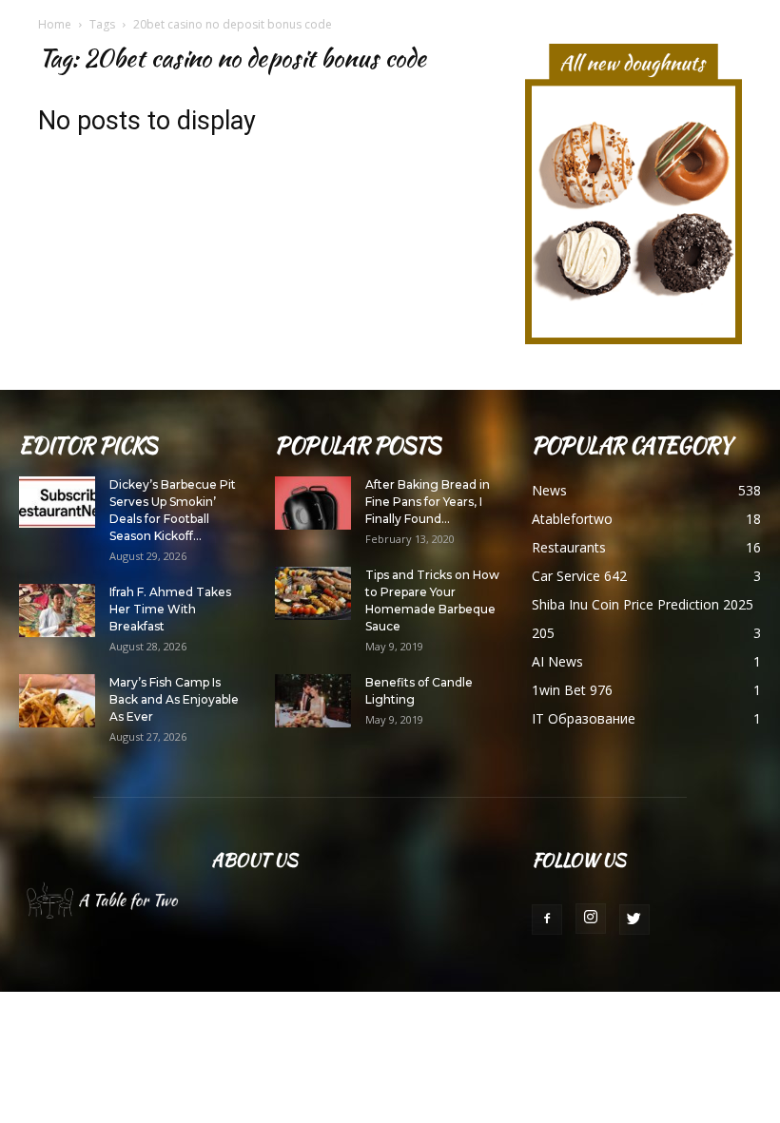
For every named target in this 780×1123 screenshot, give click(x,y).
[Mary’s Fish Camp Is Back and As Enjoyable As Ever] (57, 700)
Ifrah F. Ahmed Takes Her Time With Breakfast (170, 609)
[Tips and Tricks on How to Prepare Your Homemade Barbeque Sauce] (313, 593)
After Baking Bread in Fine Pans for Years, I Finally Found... (427, 501)
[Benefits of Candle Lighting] (313, 700)
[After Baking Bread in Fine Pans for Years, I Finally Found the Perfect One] (313, 503)
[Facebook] (547, 919)
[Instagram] (590, 918)
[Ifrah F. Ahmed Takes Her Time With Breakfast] (57, 610)
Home (54, 24)
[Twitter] (634, 919)
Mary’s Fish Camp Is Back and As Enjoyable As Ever (174, 699)
